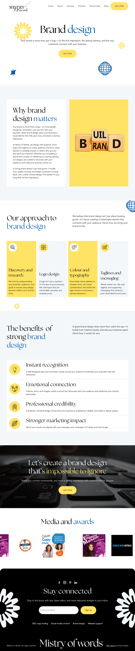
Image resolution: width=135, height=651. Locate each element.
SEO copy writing (40, 623)
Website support (95, 623)
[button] (70, 6)
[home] (20, 6)
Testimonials (94, 6)
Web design (110, 646)
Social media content (60, 623)
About (60, 6)
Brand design (79, 623)
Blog (106, 6)
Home (50, 6)
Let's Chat (119, 6)
